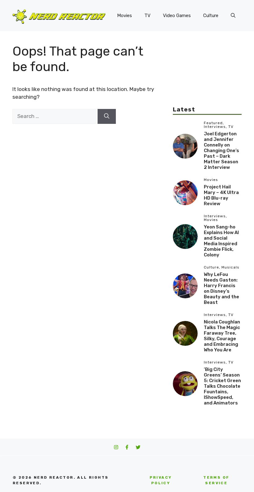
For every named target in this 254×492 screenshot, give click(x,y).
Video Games (177, 15)
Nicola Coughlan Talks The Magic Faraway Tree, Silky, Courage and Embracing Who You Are (222, 336)
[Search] (107, 116)
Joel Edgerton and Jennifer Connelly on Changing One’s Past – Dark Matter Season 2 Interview (221, 150)
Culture (210, 15)
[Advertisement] (207, 74)
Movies (124, 15)
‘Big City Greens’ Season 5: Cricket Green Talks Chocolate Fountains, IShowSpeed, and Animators (222, 386)
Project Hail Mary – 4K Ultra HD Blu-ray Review (221, 195)
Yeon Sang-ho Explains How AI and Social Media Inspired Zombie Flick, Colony (221, 241)
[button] (233, 15)
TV (147, 15)
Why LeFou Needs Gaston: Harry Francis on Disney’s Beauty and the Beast (221, 288)
